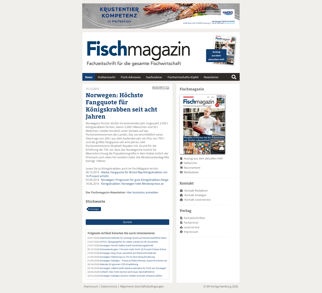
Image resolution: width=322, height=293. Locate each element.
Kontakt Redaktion (196, 190)
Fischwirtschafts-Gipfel (183, 77)
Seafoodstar (154, 77)
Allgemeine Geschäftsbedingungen (142, 286)
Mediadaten (191, 172)
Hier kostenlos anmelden (142, 192)
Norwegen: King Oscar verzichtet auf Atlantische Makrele (128, 252)
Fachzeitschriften (194, 218)
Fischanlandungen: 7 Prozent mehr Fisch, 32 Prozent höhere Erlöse (133, 249)
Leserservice (192, 227)
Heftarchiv (190, 163)
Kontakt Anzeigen (195, 195)
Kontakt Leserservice (197, 200)
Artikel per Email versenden (164, 89)
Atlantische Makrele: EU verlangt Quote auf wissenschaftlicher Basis (133, 237)
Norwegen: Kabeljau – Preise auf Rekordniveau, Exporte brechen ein (133, 260)
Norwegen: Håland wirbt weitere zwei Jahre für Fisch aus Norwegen (133, 268)
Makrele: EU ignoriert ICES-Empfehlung (119, 264)
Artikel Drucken (167, 89)
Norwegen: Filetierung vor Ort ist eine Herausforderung (127, 256)
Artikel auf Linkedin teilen (161, 89)
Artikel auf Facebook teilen (154, 89)
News (88, 77)
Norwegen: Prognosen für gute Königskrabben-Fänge (134, 180)
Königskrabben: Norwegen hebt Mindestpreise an (132, 184)
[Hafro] (161, 27)
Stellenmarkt (106, 77)
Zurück (127, 222)
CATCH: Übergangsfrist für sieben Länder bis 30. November (129, 241)
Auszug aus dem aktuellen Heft (203, 158)
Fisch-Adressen (131, 77)
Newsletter (211, 77)
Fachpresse (191, 222)
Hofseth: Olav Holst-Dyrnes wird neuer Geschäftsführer (127, 271)
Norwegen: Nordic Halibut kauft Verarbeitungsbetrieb (126, 245)
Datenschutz (109, 286)
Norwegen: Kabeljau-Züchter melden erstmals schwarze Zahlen (131, 275)
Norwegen (94, 209)
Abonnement (192, 168)
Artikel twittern (157, 89)
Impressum (191, 232)
